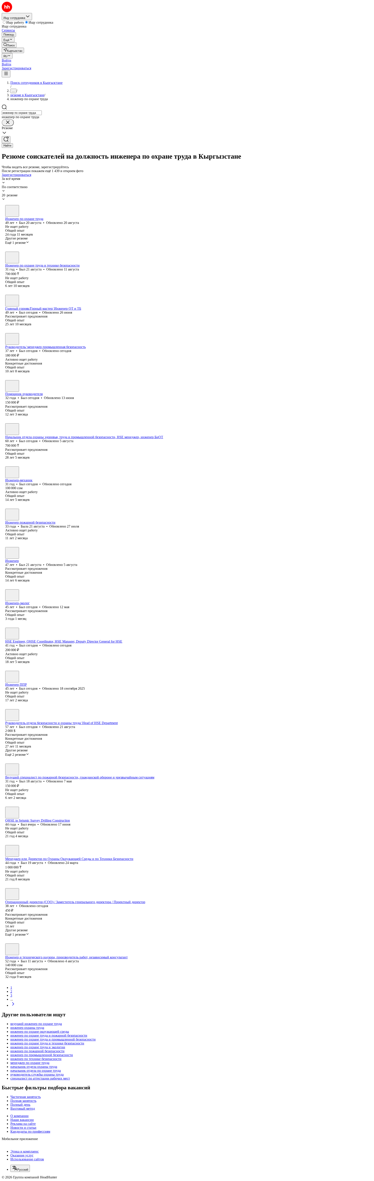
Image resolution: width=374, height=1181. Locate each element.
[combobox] (22, 113)
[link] (9, 45)
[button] (6, 60)
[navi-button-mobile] (6, 73)
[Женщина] (12, 514)
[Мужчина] (12, 211)
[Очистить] (8, 122)
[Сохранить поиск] (6, 139)
